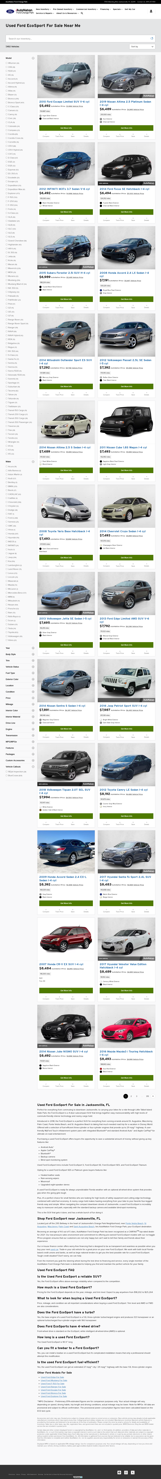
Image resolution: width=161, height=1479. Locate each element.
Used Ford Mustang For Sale (54, 1380)
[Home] (10, 11)
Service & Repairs (44, 13)
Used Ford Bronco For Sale (53, 1393)
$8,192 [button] (121, 794)
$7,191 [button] (120, 280)
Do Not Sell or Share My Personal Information (58, 1474)
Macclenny (53, 1226)
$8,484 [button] (61, 968)
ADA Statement (32, 1474)
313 (147, 1096)
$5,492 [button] (61, 106)
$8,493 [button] (121, 1059)
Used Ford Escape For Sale (53, 1390)
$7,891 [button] (60, 710)
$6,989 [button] (61, 277)
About (18, 1474)
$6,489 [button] (122, 109)
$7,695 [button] (60, 622)
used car (54, 1249)
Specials (117, 9)
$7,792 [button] (121, 626)
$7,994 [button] (61, 797)
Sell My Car (130, 9)
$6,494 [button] (122, 193)
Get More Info (66, 128)
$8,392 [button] (61, 884)
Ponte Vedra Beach (134, 1223)
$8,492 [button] (61, 1055)
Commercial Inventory (86, 9)
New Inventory (42, 9)
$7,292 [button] (60, 367)
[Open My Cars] (150, 11)
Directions (12, 1474)
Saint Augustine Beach (84, 1226)
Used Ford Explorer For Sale (54, 1396)
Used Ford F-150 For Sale (52, 1383)
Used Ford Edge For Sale (52, 1377)
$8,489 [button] (122, 971)
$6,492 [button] (61, 193)
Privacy (23, 1474)
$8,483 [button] (122, 884)
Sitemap (40, 1474)
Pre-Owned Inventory (62, 9)
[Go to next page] (153, 1096)
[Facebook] (120, 1473)
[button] (66, 111)
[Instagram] (126, 1473)
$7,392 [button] (121, 367)
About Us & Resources (66, 13)
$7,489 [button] (61, 451)
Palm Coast (64, 1226)
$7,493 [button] (121, 451)
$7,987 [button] (121, 710)
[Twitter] (133, 1473)
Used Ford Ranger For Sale (53, 1387)
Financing (104, 9)
